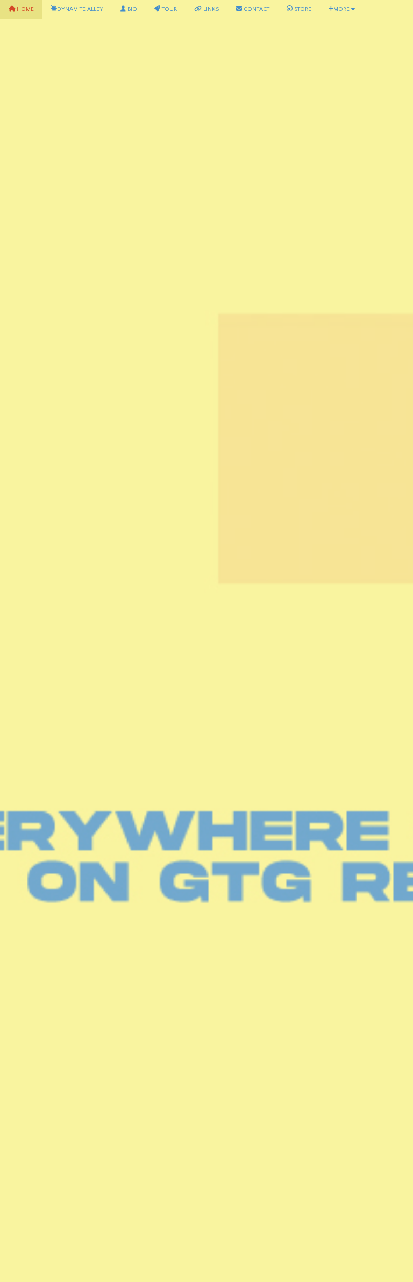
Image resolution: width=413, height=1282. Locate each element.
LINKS (210, 9)
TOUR (168, 9)
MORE (342, 9)
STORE (302, 9)
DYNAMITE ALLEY (80, 9)
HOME (24, 9)
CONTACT (255, 9)
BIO (131, 9)
